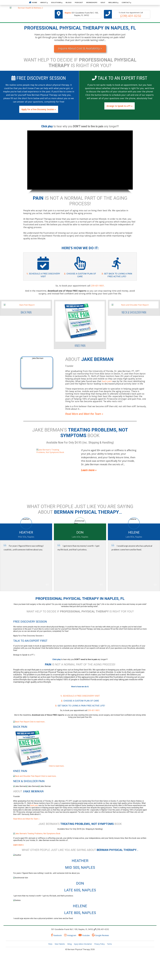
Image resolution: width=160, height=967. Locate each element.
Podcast (79, 2)
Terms (109, 944)
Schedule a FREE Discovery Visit (80, 696)
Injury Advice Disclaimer (83, 944)
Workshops (91, 2)
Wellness (112, 2)
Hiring (69, 944)
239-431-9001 (97, 285)
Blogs (69, 2)
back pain (34, 805)
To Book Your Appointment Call (131, 14)
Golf (103, 2)
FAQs (50, 944)
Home (34, 2)
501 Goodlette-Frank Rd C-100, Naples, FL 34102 (81, 14)
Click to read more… (37, 722)
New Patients (60, 944)
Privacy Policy (99, 944)
